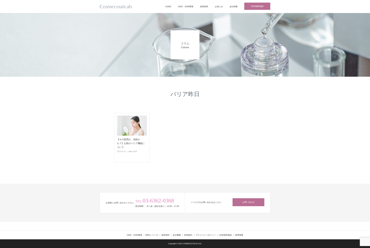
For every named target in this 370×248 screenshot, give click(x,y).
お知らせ (219, 6)
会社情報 (234, 6)
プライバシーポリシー (206, 235)
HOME (168, 6)
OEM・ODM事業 (185, 6)
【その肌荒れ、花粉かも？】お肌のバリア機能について (131, 143)
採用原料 (204, 6)
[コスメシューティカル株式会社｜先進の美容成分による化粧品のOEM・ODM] (116, 6)
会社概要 (177, 235)
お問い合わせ (248, 202)
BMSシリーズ (152, 235)
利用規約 (188, 235)
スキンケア (132, 151)
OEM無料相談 (257, 6)
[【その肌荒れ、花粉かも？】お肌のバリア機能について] (132, 126)
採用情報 (239, 235)
